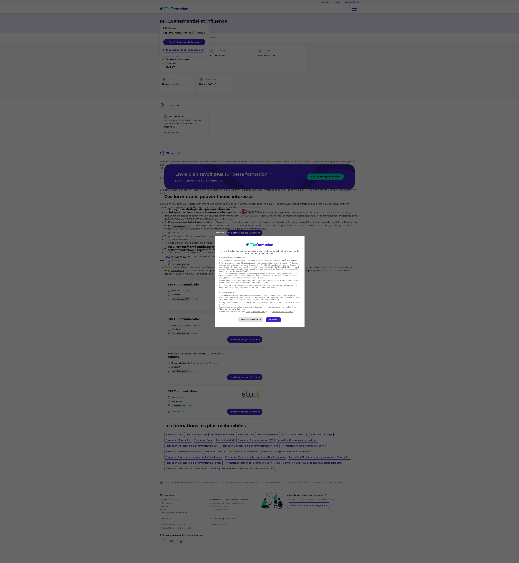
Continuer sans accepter (226, 233)
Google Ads (265, 295)
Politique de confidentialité (255, 312)
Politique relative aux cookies (282, 312)
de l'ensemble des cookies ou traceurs (247, 263)
